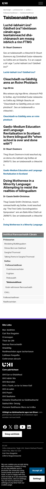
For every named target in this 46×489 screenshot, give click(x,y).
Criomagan (7, 337)
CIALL (7, 292)
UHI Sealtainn (8, 396)
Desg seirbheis (12, 434)
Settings (37, 479)
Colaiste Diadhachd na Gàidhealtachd (20, 400)
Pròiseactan (18, 10)
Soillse (28, 10)
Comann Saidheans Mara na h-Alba (19, 407)
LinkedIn (29, 427)
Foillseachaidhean (10, 13)
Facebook (5, 427)
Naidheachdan (9, 302)
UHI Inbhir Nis (9, 378)
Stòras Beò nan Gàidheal (15, 248)
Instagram (16, 427)
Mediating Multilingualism (15, 244)
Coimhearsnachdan (15, 269)
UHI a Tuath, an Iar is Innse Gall (17, 386)
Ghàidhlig (6, 348)
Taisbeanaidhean (27, 13)
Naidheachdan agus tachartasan (17, 352)
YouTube (22, 427)
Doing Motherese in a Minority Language (22, 225)
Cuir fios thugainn (9, 453)
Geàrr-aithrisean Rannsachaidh (18, 287)
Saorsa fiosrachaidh (12, 344)
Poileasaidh (11, 278)
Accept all (37, 471)
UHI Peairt (7, 393)
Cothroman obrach (11, 359)
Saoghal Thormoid (12, 252)
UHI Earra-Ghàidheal (12, 375)
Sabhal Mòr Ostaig (11, 404)
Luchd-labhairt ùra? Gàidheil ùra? (19, 72)
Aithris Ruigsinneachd (11, 456)
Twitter (10, 427)
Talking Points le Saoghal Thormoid (19, 257)
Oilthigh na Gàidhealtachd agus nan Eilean (20, 412)
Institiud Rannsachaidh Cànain (20, 235)
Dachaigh (7, 10)
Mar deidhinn (8, 330)
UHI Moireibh (8, 382)
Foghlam (10, 274)
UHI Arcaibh (8, 389)
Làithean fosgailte (11, 355)
